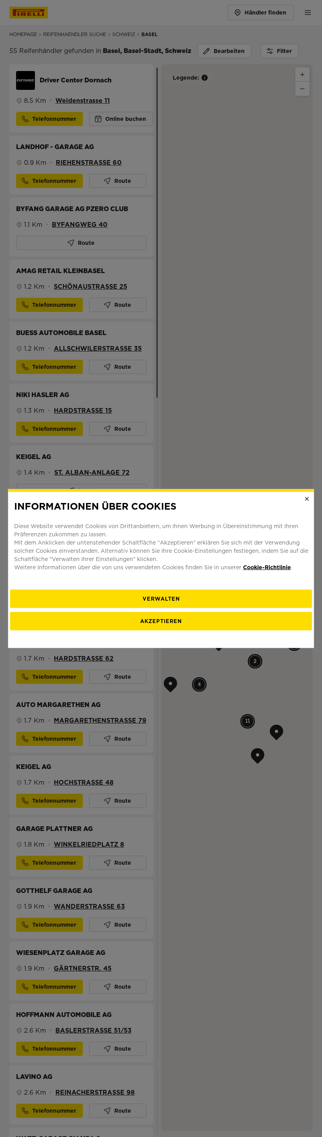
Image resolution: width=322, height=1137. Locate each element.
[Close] (307, 499)
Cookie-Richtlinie (267, 567)
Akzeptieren (161, 621)
